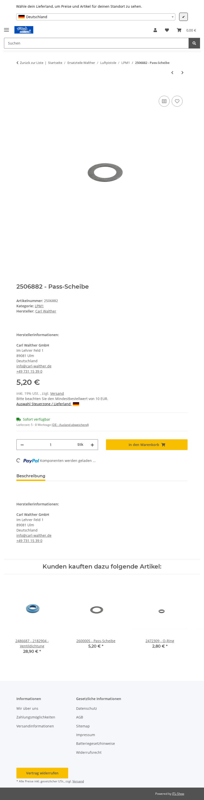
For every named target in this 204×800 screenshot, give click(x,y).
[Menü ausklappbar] (6, 28)
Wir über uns (27, 708)
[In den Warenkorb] (20, 89)
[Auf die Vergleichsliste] (164, 101)
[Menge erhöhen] (92, 445)
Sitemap (83, 726)
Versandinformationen (35, 726)
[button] (155, 30)
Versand (57, 393)
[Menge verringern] (22, 445)
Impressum (85, 734)
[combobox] (95, 16)
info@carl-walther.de (33, 366)
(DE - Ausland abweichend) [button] (70, 425)
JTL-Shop (178, 794)
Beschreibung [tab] (30, 476)
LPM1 (39, 306)
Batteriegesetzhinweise (95, 743)
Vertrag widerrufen (42, 773)
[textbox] (95, 17)
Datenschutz (86, 708)
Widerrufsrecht (89, 752)
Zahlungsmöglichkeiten (35, 717)
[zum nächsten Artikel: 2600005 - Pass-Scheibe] (182, 72)
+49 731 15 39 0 (29, 371)
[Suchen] (194, 43)
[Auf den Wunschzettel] (177, 101)
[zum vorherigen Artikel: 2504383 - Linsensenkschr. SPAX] (172, 72)
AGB (79, 717)
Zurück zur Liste (31, 62)
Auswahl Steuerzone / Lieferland (44, 403)
